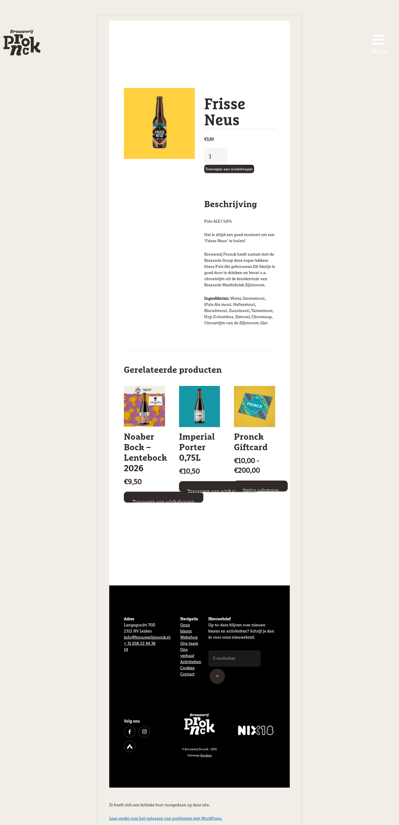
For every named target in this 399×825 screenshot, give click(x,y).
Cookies (187, 668)
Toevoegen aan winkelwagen (229, 169)
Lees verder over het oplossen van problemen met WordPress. (165, 819)
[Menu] (378, 39)
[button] (183, 99)
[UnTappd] (130, 746)
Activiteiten (190, 662)
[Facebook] (130, 732)
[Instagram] (144, 732)
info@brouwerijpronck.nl (147, 637)
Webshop (189, 637)
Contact (187, 674)
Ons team (189, 644)
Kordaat (206, 755)
